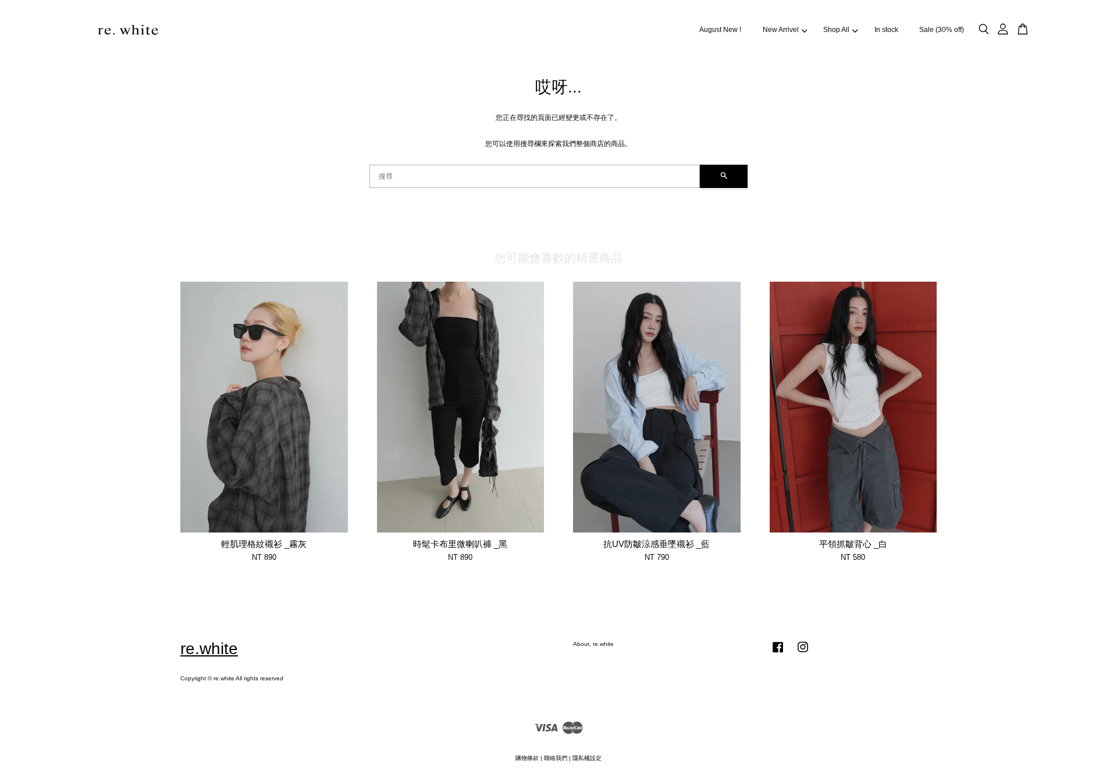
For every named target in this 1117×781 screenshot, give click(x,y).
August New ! (720, 30)
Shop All (836, 30)
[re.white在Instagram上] (803, 653)
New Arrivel (781, 30)
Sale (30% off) (941, 30)
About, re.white (593, 644)
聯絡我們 (555, 758)
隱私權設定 (587, 758)
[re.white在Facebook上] (778, 653)
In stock (886, 30)
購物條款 (527, 758)
